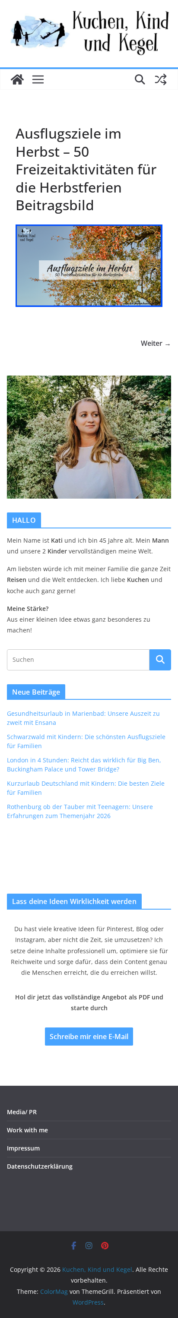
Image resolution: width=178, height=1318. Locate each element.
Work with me (27, 1130)
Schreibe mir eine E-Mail (89, 1036)
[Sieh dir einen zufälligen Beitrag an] (160, 79)
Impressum (23, 1148)
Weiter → (156, 343)
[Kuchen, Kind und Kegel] (17, 79)
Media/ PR (22, 1112)
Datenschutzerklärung (40, 1166)
